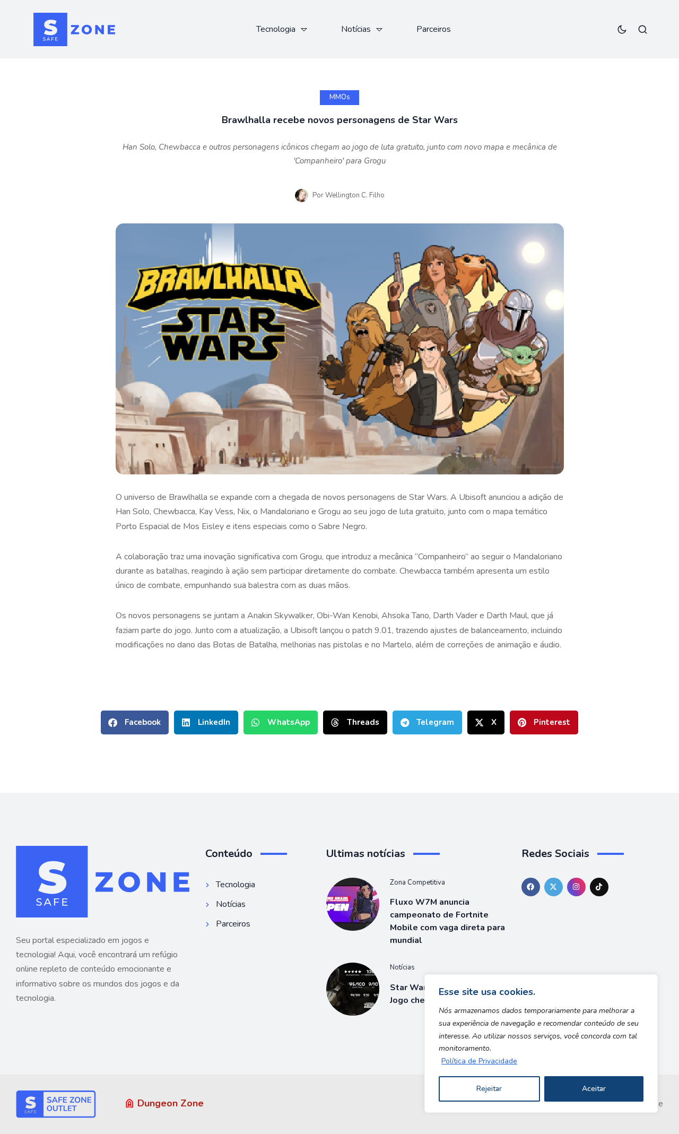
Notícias (402, 967)
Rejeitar (489, 1089)
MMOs (339, 97)
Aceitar (594, 1089)
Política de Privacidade (479, 1061)
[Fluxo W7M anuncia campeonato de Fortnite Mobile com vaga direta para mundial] (352, 904)
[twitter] (553, 887)
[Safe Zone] (74, 29)
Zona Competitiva (417, 882)
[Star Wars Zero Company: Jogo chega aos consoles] (352, 989)
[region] (541, 1043)
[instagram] (576, 887)
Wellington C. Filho (355, 195)
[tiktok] (599, 887)
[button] (135, 722)
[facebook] (530, 887)
